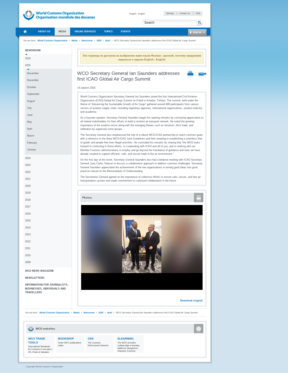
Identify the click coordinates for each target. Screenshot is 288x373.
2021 (28, 178)
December (33, 73)
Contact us (185, 13)
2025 (99, 40)
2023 (28, 165)
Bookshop (66, 338)
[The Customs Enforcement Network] (110, 350)
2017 (28, 206)
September (33, 94)
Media (75, 40)
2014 (28, 227)
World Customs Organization (52, 40)
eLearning (126, 338)
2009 (28, 262)
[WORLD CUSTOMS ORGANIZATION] (25, 31)
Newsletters (34, 277)
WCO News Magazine (39, 270)
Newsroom (87, 40)
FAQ (198, 13)
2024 (28, 158)
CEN (90, 338)
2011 (27, 248)
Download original (191, 300)
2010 (28, 255)
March (30, 135)
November (33, 80)
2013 (28, 234)
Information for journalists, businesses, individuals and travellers (46, 288)
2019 (28, 192)
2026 (28, 58)
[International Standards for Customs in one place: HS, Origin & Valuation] (51, 350)
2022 (28, 172)
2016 (28, 213)
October (31, 87)
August (31, 101)
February (32, 142)
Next (202, 296)
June (30, 114)
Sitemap (170, 13)
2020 (28, 185)
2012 (28, 241)
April (107, 40)
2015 (28, 220)
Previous (84, 296)
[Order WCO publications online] (80, 350)
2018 (28, 199)
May (29, 121)
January (31, 149)
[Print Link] (190, 75)
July (29, 107)
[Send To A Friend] (202, 75)
